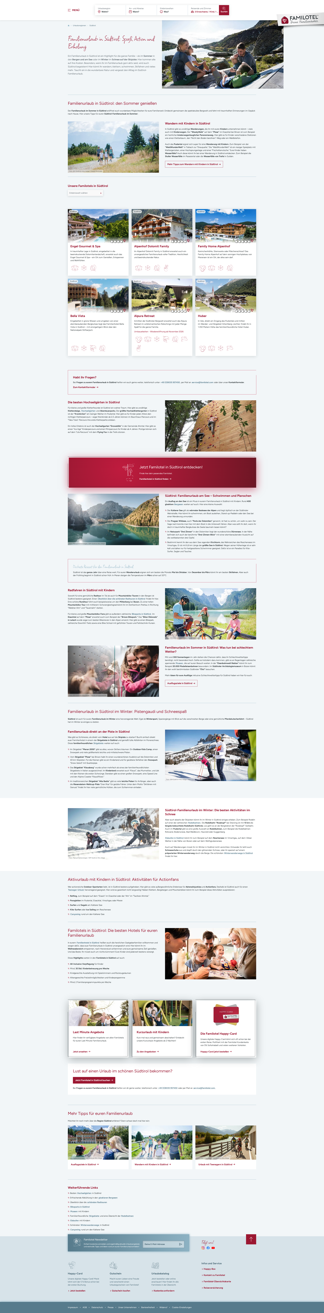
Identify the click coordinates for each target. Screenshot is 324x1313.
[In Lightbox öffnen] (113, 147)
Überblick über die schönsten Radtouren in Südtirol (121, 599)
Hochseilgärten (88, 411)
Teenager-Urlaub (76, 890)
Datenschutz (97, 1307)
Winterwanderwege (90, 1225)
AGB (85, 1307)
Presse (111, 1307)
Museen (74, 1211)
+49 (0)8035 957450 (170, 382)
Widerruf (163, 1307)
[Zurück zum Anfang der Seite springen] (251, 1239)
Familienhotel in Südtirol (88, 942)
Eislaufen (74, 1220)
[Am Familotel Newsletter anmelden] (180, 1244)
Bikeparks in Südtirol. (141, 614)
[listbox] (85, 193)
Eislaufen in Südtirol (174, 838)
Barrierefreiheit (148, 1307)
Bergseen (178, 504)
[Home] (68, 25)
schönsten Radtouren (97, 1202)
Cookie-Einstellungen (182, 1307)
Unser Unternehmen (127, 1307)
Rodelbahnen (127, 1216)
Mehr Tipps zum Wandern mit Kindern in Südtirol (192, 164)
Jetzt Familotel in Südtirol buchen (92, 1080)
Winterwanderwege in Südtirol (238, 853)
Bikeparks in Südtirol (80, 1207)
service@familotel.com (202, 382)
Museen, (179, 663)
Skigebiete (98, 743)
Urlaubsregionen (79, 25)
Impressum (73, 1307)
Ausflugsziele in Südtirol (179, 683)
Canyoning (75, 914)
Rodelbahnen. (194, 823)
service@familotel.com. (204, 1088)
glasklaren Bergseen (108, 1198)
